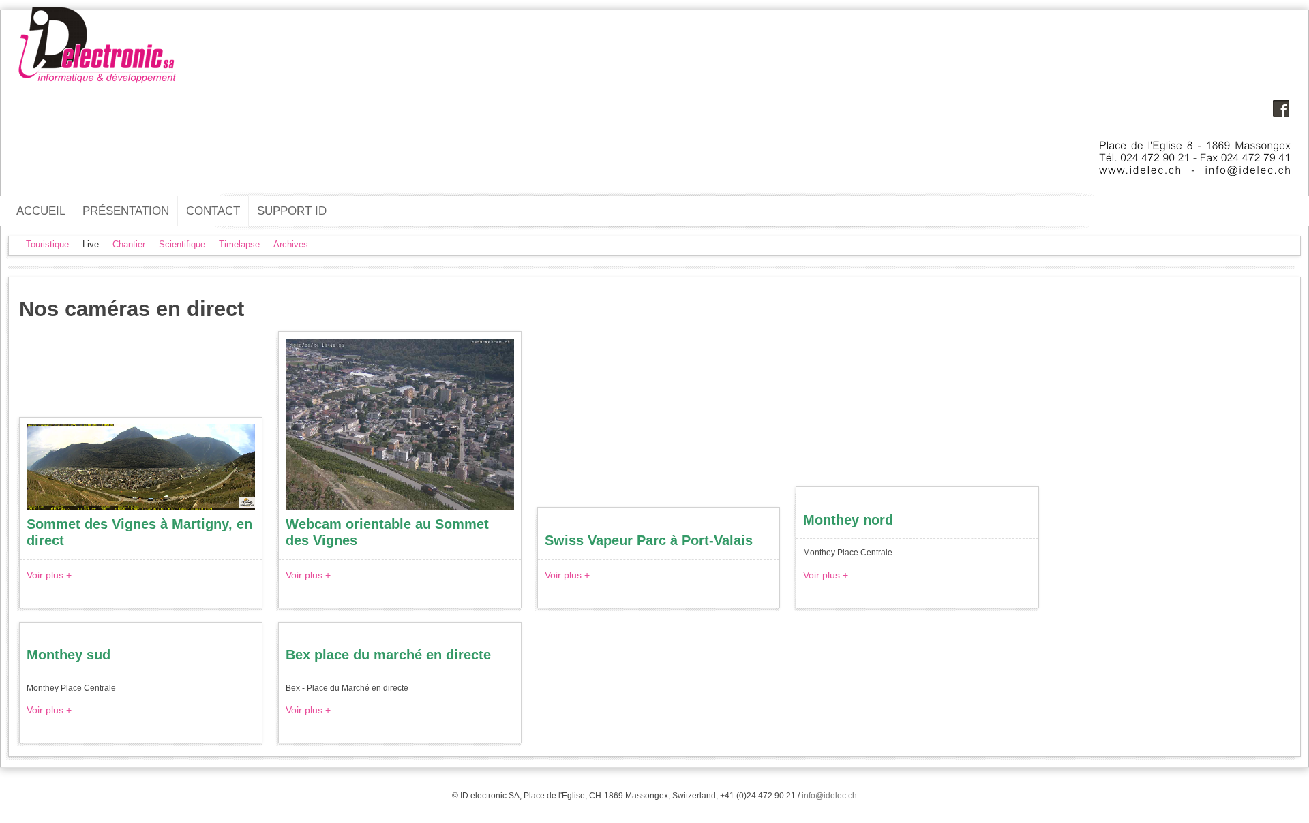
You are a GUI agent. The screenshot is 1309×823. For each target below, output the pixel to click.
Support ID (292, 210)
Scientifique (182, 244)
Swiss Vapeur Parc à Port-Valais (649, 540)
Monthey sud (68, 654)
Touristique (47, 244)
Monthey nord (848, 519)
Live (90, 244)
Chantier (128, 244)
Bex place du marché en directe (388, 654)
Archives (290, 244)
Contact (213, 210)
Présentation (125, 210)
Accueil (40, 210)
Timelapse (239, 244)
